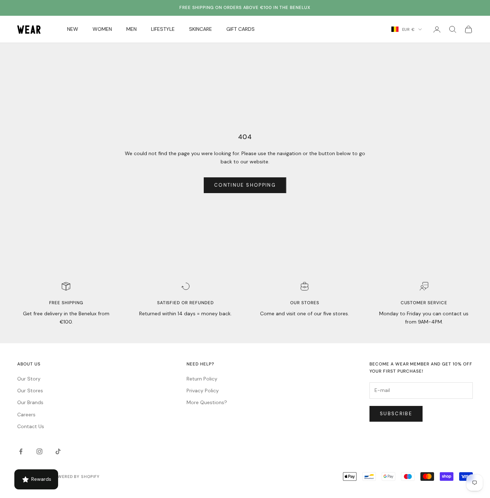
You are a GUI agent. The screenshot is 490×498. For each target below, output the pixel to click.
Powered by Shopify (76, 476)
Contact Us (30, 426)
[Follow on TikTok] (58, 451)
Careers (26, 414)
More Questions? (207, 402)
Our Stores (30, 390)
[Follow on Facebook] (20, 451)
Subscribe (396, 414)
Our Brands (30, 402)
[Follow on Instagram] (39, 451)
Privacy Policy (203, 390)
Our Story (29, 378)
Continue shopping (245, 185)
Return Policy (202, 378)
